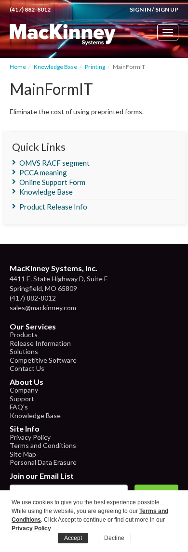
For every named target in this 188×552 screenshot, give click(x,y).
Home (18, 66)
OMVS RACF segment (54, 162)
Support (22, 398)
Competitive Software (43, 360)
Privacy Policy (30, 437)
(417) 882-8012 (30, 9)
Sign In (140, 9)
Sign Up (166, 9)
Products (24, 334)
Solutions (24, 351)
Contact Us (27, 368)
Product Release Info (53, 206)
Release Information (40, 343)
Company (24, 390)
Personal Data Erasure (43, 462)
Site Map (23, 454)
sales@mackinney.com (43, 307)
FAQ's (19, 407)
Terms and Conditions (43, 445)
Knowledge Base (55, 66)
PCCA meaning (43, 172)
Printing (95, 66)
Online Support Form (52, 182)
